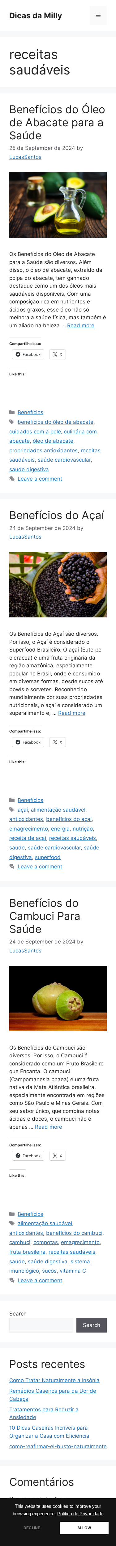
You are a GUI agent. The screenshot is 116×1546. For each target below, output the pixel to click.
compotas (45, 1242)
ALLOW (84, 1528)
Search (18, 1314)
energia (60, 829)
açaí (23, 810)
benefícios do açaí (69, 819)
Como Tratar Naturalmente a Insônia (54, 1380)
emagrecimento (28, 829)
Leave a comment (40, 479)
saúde (17, 848)
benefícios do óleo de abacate (55, 422)
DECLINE (32, 1528)
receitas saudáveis (72, 838)
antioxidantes (26, 819)
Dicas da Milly (35, 15)
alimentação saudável (58, 810)
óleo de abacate (53, 441)
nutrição (83, 829)
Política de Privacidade (80, 1513)
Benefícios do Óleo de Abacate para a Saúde (57, 122)
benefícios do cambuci (74, 1233)
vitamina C (73, 1271)
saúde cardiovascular (64, 460)
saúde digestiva (29, 469)
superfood (48, 857)
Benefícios (30, 412)
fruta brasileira (27, 1252)
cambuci (19, 1242)
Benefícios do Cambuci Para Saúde (44, 915)
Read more (80, 325)
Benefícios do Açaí (56, 515)
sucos (49, 1271)
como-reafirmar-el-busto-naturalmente (58, 1446)
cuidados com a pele (35, 431)
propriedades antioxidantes (43, 450)
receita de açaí (27, 838)
